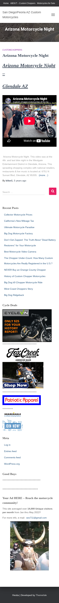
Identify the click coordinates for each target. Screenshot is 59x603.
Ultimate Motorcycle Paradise (19, 227)
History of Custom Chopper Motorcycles (24, 276)
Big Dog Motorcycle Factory (18, 233)
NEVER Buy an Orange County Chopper (25, 270)
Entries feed (10, 451)
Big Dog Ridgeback (14, 295)
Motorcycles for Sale (46, 3)
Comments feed (12, 457)
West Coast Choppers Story (18, 289)
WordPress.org (12, 464)
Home (6, 3)
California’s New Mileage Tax (19, 221)
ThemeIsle (41, 595)
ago (20, 180)
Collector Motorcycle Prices (18, 214)
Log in (7, 445)
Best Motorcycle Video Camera (20, 251)
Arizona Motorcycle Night (25, 55)
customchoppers (12, 50)
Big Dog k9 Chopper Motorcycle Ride (23, 282)
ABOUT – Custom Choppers (22, 3)
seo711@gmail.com (36, 517)
